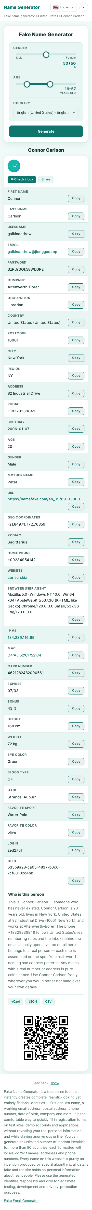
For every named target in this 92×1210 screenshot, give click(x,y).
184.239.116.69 (21, 637)
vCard (15, 1001)
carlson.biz (17, 577)
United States (48, 16)
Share (45, 179)
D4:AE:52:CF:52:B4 (24, 655)
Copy (76, 198)
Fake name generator (19, 16)
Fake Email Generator (21, 1200)
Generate (46, 131)
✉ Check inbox (22, 179)
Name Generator (21, 7)
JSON (32, 1001)
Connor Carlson (72, 16)
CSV (48, 1001)
